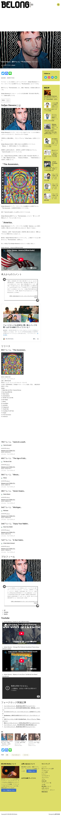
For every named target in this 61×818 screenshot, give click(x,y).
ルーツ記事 (45, 772)
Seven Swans (6, 494)
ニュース (44, 767)
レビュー (44, 774)
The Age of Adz (7, 461)
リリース (26, 755)
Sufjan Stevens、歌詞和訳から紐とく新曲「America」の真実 (7, 742)
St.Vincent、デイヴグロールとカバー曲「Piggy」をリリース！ (34, 742)
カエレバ (8, 448)
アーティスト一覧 (46, 783)
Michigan (5, 510)
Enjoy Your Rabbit (8, 526)
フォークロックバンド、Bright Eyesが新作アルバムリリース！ (19, 706)
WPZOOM (57, 814)
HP (4, 610)
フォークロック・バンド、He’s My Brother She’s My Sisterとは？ (20, 724)
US (7, 755)
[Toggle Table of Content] (7, 100)
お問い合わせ (45, 788)
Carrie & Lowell (7, 445)
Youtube (6, 612)
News (13, 65)
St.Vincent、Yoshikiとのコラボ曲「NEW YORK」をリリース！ (20, 742)
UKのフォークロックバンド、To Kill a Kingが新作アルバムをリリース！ (22, 723)
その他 (43, 784)
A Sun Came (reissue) (9, 543)
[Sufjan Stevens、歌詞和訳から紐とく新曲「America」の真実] (7, 736)
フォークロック (15, 755)
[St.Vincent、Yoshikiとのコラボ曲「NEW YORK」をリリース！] (21, 736)
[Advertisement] (30, 20)
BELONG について (46, 786)
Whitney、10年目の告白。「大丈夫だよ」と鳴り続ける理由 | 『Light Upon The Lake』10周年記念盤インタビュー (51, 130)
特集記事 (44, 781)
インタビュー (45, 770)
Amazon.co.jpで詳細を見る (8, 450)
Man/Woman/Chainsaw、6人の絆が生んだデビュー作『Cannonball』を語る (51, 97)
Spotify (6, 614)
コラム (43, 779)
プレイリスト (45, 777)
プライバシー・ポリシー (48, 790)
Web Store (45, 791)
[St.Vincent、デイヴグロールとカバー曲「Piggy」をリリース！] (34, 736)
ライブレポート (46, 775)
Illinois (5, 477)
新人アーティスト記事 (48, 768)
